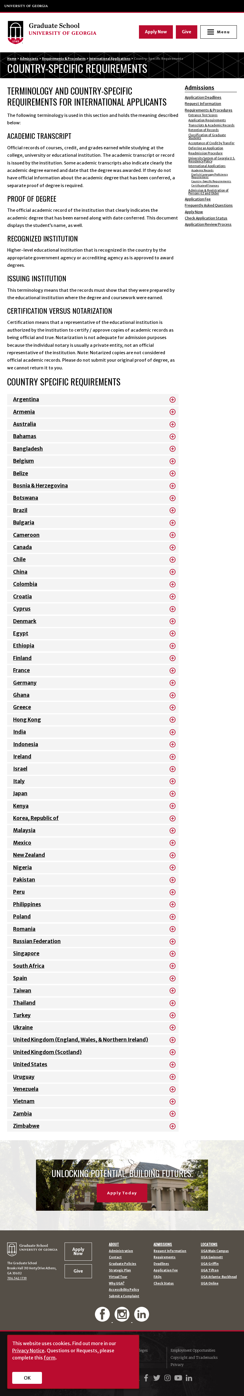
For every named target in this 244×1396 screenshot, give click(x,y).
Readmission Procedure (205, 153)
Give (186, 31)
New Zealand (29, 855)
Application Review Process (208, 224)
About (114, 1244)
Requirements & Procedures (64, 59)
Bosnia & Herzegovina (40, 485)
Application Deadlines (203, 97)
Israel (20, 769)
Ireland (22, 756)
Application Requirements (207, 120)
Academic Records (202, 170)
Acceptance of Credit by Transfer (211, 143)
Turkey (22, 1015)
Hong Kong (27, 719)
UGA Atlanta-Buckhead (219, 1277)
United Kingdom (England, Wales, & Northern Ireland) (80, 1039)
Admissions (29, 59)
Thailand (24, 1003)
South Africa (28, 966)
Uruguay (24, 1077)
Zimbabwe (26, 1126)
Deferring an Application (205, 148)
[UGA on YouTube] (179, 1378)
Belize (20, 473)
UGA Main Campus (215, 1251)
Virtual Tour (118, 1277)
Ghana (21, 695)
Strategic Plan (120, 1270)
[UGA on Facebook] (147, 1378)
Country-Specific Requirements (211, 181)
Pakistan (24, 879)
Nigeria (22, 867)
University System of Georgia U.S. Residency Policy (211, 159)
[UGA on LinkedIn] (188, 1378)
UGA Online (209, 1283)
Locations (209, 1244)
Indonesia (25, 744)
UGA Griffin (210, 1263)
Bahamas (24, 436)
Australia (24, 424)
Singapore (26, 953)
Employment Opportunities (193, 1350)
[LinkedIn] (141, 1319)
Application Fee (198, 199)
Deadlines (161, 1263)
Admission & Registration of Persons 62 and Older (208, 192)
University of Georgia (26, 6)
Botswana (25, 498)
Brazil (20, 510)
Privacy (177, 1364)
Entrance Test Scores (203, 115)
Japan (20, 793)
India (19, 732)
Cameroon (26, 535)
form (49, 1358)
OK (27, 1378)
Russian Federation (37, 941)
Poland (22, 916)
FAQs (158, 1277)
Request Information (203, 103)
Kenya (21, 806)
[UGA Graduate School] (62, 32)
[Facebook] (103, 1319)
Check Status (164, 1283)
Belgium (23, 461)
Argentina (26, 399)
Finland (22, 658)
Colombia (25, 584)
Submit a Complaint (124, 1296)
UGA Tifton (210, 1270)
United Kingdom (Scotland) (47, 1052)
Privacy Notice (28, 1350)
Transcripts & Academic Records (211, 125)
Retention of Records (203, 130)
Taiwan (22, 990)
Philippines (27, 904)
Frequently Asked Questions (209, 205)
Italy (19, 781)
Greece (22, 707)
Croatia (22, 596)
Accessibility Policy (124, 1289)
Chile (19, 559)
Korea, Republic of (36, 818)
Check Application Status (206, 218)
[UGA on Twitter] (157, 1378)
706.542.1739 (17, 1278)
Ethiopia (23, 645)
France (21, 670)
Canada (22, 547)
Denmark (24, 621)
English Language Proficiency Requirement (209, 175)
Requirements (165, 1257)
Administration (121, 1251)
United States (30, 1064)
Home (11, 59)
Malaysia (24, 830)
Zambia (22, 1113)
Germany (25, 683)
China (20, 572)
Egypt (20, 633)
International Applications (110, 59)
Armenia (24, 412)
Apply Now (156, 31)
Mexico (22, 843)
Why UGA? (116, 1283)
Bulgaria (23, 522)
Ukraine (23, 1027)
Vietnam (24, 1101)
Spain (20, 978)
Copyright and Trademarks (194, 1357)
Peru (19, 892)
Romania (24, 929)
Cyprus (22, 609)
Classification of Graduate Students (207, 136)
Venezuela (25, 1089)
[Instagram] (122, 1319)
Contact (115, 1257)
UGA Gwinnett (212, 1257)
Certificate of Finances (205, 185)
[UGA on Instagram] (168, 1378)
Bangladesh (28, 449)
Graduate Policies (122, 1263)
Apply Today (122, 1193)
